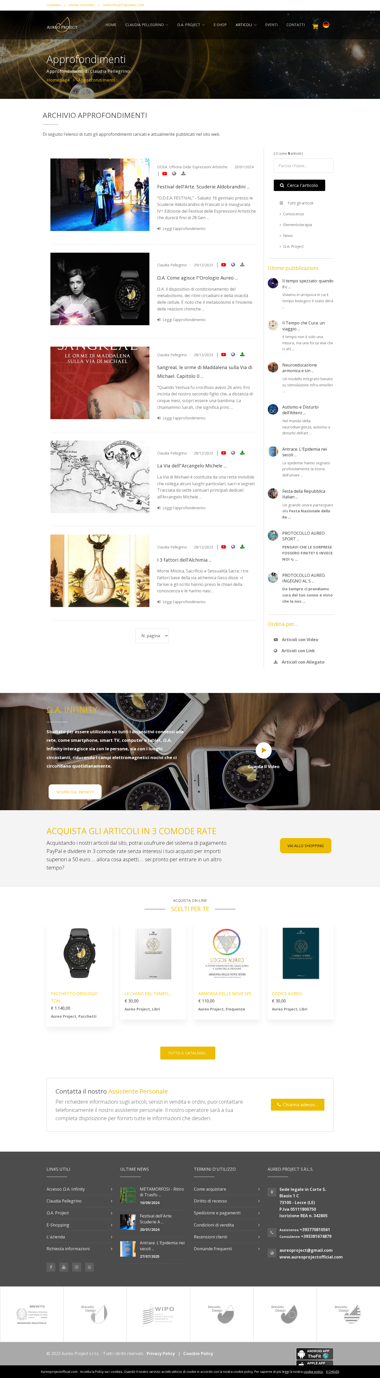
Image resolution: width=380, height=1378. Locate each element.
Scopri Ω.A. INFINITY (75, 791)
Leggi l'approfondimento (183, 228)
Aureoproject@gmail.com (123, 5)
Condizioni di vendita (214, 1225)
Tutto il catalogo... (187, 1052)
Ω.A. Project (293, 246)
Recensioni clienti (210, 1237)
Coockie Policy (198, 1353)
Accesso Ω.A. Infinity (66, 1189)
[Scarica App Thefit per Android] (288, 1354)
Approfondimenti (96, 80)
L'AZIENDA (53, 5)
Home (110, 24)
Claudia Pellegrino (144, 24)
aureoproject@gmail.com (306, 1250)
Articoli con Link (297, 651)
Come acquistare (210, 1189)
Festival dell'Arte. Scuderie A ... (156, 1218)
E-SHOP (220, 24)
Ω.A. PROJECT (188, 24)
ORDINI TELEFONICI (82, 5)
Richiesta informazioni (68, 1249)
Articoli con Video (299, 639)
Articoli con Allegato (302, 662)
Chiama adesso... (299, 1105)
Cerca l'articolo (301, 185)
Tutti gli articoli (299, 202)
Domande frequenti (213, 1249)
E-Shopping (58, 1225)
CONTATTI (295, 24)
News (288, 235)
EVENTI (271, 24)
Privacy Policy (161, 1353)
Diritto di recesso (210, 1201)
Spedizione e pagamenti (217, 1213)
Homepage (58, 80)
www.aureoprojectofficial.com (311, 1257)
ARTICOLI (244, 24)
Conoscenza (293, 213)
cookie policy (313, 1371)
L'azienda (56, 1237)
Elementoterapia (297, 224)
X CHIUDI (332, 1371)
